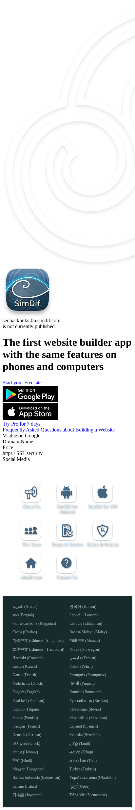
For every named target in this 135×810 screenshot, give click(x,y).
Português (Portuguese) (87, 675)
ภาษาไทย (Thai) (83, 760)
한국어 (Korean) (82, 606)
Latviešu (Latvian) (83, 615)
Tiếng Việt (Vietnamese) (88, 795)
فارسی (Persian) (82, 658)
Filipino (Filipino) (26, 709)
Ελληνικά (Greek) (26, 743)
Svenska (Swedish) (84, 734)
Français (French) (26, 726)
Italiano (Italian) (24, 786)
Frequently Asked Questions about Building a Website (59, 429)
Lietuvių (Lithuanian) (85, 623)
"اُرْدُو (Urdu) (79, 786)
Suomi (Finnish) (25, 717)
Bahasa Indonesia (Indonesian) (36, 777)
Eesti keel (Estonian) (28, 700)
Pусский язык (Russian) (88, 700)
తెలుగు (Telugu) (81, 752)
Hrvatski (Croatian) (27, 658)
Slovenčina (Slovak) (85, 709)
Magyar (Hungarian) (28, 769)
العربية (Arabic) (24, 606)
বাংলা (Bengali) (23, 615)
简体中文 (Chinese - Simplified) (38, 640)
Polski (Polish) (81, 666)
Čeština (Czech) (24, 666)
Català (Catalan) (24, 632)
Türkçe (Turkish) (82, 769)
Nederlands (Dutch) (27, 683)
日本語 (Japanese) (27, 795)
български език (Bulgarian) (34, 623)
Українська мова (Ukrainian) (92, 777)
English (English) (26, 692)
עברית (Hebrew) (25, 752)
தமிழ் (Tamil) (79, 743)
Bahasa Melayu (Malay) (88, 632)
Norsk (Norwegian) (84, 649)
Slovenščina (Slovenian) (88, 717)
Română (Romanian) (85, 692)
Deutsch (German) (26, 734)
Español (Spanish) (83, 726)
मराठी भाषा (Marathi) (84, 640)
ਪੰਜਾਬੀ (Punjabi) (82, 683)
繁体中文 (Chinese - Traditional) (38, 649)
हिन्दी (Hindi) (22, 760)
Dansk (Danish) (24, 675)
